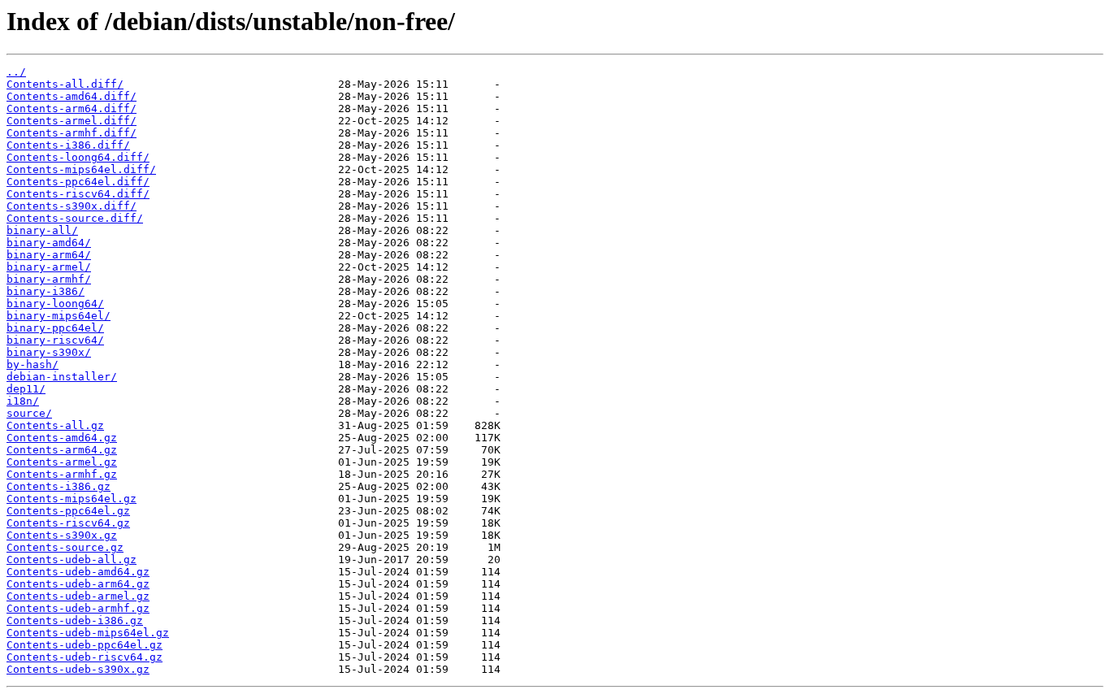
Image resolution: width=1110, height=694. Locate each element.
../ (16, 72)
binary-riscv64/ (55, 340)
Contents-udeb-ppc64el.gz (85, 645)
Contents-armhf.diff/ (72, 133)
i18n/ (23, 401)
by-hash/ (33, 364)
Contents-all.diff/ (65, 84)
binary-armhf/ (49, 279)
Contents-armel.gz (62, 462)
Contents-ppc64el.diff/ (78, 182)
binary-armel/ (49, 267)
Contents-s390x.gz (62, 535)
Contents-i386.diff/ (68, 145)
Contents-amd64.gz (62, 438)
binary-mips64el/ (59, 316)
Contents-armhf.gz (62, 474)
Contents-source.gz (65, 547)
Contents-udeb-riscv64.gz (85, 657)
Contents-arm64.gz (62, 450)
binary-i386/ (46, 291)
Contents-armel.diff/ (72, 121)
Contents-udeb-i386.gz (75, 620)
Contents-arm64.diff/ (72, 108)
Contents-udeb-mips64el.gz (88, 633)
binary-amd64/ (49, 242)
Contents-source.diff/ (75, 218)
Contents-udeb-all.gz (72, 559)
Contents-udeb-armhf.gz (78, 608)
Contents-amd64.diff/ (72, 96)
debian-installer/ (62, 377)
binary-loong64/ (55, 303)
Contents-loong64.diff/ (78, 157)
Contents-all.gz (55, 425)
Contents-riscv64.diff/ (78, 194)
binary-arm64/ (49, 255)
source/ (29, 413)
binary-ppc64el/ (55, 328)
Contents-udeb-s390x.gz (78, 669)
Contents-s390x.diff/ (72, 206)
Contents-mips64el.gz (72, 498)
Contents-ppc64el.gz (68, 511)
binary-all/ (42, 230)
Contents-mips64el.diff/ (81, 169)
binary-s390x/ (49, 352)
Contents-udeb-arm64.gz (78, 584)
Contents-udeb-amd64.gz (78, 572)
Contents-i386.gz (59, 486)
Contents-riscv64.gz (68, 523)
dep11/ (26, 389)
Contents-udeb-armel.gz (78, 596)
